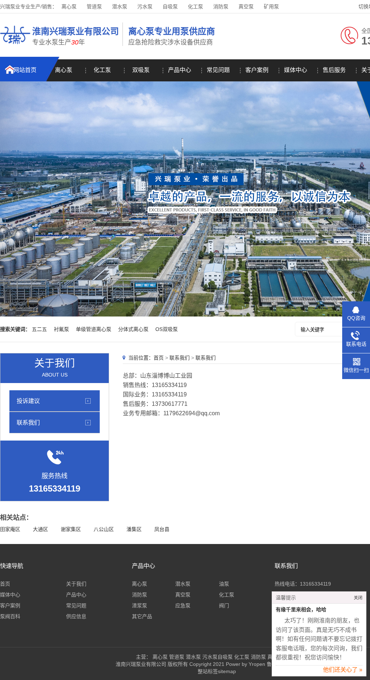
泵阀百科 (10, 616)
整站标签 (208, 671)
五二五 (39, 329)
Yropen (257, 664)
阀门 (224, 605)
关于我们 (76, 584)
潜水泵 (119, 6)
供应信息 (76, 616)
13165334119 (315, 584)
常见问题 (218, 70)
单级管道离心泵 (93, 329)
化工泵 (195, 6)
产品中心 (179, 70)
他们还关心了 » (342, 670)
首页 (159, 358)
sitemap (227, 671)
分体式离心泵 (133, 329)
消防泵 (220, 6)
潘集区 (134, 529)
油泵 (224, 584)
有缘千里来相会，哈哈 (301, 609)
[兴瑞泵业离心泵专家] (15, 45)
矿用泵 (271, 6)
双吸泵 (141, 70)
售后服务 (334, 70)
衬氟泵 (61, 329)
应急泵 (182, 605)
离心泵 (69, 6)
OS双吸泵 (166, 329)
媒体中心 (295, 70)
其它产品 (142, 616)
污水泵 (144, 6)
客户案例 (256, 70)
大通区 (40, 529)
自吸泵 (170, 6)
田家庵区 (10, 529)
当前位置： (141, 358)
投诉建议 (28, 401)
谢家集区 (71, 529)
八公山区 (104, 529)
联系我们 (28, 422)
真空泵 (246, 6)
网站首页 (24, 70)
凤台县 (161, 529)
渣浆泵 (139, 605)
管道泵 (94, 6)
